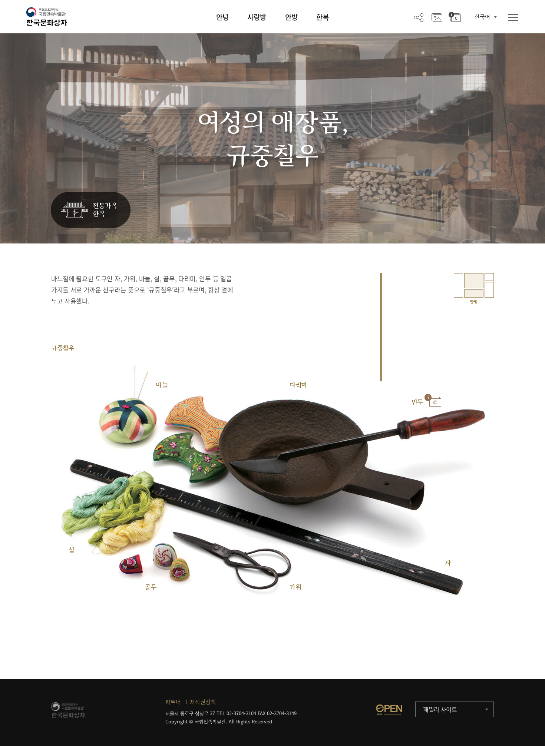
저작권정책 (203, 702)
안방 (291, 17)
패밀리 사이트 (440, 709)
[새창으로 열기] (389, 709)
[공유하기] (418, 17)
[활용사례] (437, 17)
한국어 (482, 17)
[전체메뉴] (513, 18)
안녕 (222, 17)
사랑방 (256, 17)
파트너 (173, 702)
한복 (322, 17)
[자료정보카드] (455, 17)
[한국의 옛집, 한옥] (91, 210)
